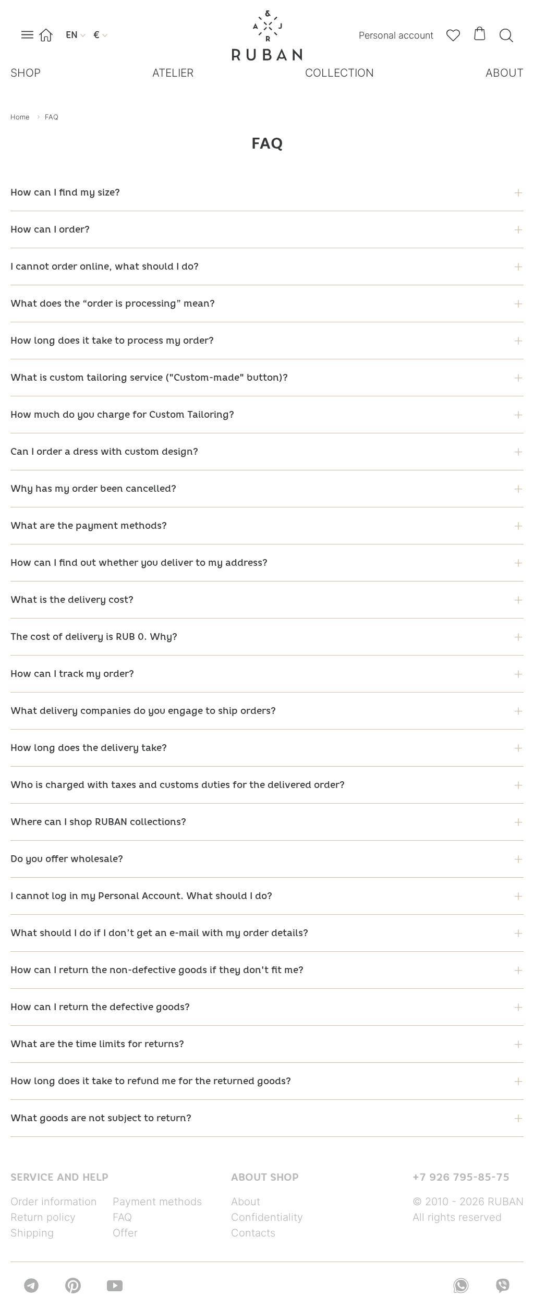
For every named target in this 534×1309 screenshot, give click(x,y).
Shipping (32, 1233)
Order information (53, 1201)
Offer (125, 1233)
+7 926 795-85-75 (460, 1177)
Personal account (396, 35)
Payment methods (157, 1201)
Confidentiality (267, 1217)
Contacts (253, 1233)
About (245, 1201)
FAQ (122, 1217)
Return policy (43, 1217)
